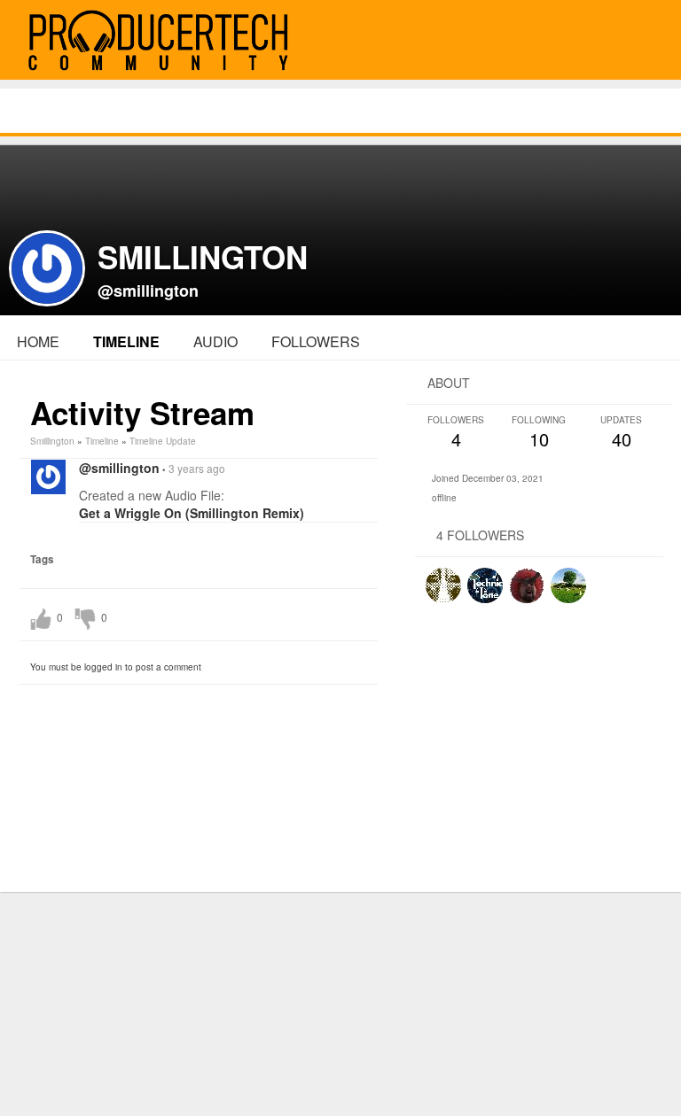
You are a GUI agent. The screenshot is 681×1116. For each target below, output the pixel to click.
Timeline (126, 341)
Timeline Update (162, 441)
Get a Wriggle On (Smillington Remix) (191, 513)
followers (315, 341)
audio (215, 341)
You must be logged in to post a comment (115, 667)
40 (621, 433)
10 (539, 433)
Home (38, 341)
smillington (52, 441)
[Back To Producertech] (647, 41)
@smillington (148, 290)
